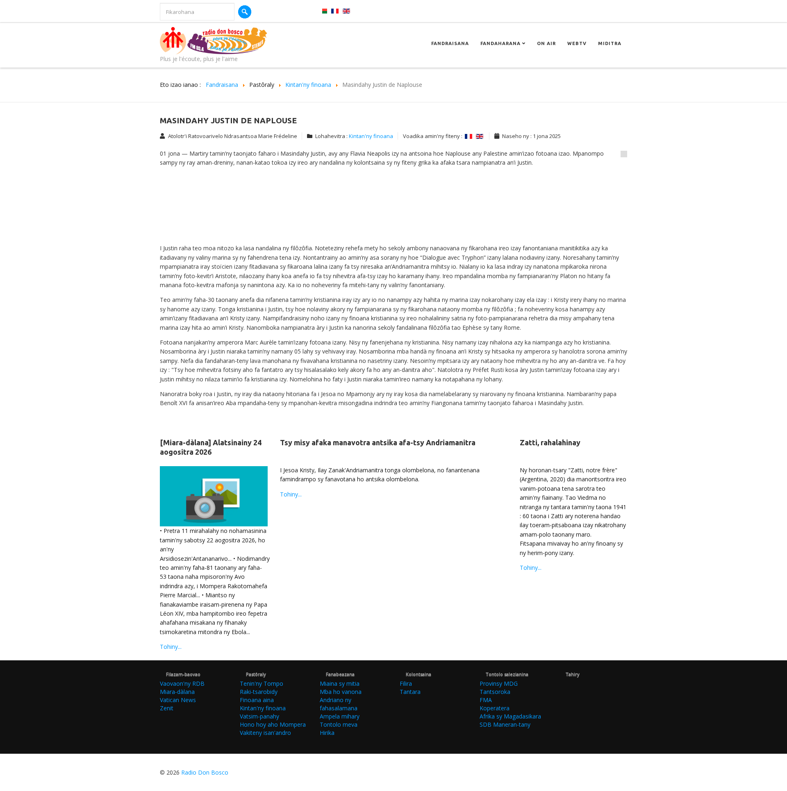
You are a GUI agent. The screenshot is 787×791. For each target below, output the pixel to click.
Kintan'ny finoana (371, 136)
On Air (546, 43)
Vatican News (178, 700)
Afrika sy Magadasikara (510, 716)
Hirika (327, 733)
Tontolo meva (338, 724)
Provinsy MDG (499, 683)
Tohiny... (171, 646)
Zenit (166, 708)
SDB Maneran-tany (505, 724)
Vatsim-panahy (259, 716)
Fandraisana (450, 43)
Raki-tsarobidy (258, 692)
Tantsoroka (495, 692)
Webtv (577, 43)
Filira (406, 683)
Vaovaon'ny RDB (182, 683)
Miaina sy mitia (339, 683)
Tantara (410, 692)
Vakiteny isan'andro (265, 733)
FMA (486, 700)
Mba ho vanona (341, 692)
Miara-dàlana (177, 692)
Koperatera (495, 708)
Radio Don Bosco (204, 772)
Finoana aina (257, 700)
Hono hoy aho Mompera (273, 724)
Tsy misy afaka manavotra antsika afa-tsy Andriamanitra (377, 442)
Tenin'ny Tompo (261, 683)
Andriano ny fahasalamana (338, 704)
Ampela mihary (339, 716)
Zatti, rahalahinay (550, 442)
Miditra (609, 43)
